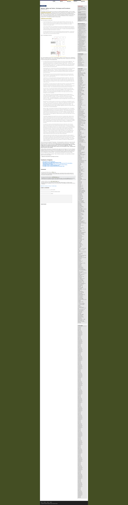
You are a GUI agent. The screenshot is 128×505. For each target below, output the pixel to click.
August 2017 (79, 402)
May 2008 (79, 480)
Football (79, 138)
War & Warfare (80, 314)
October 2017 (80, 401)
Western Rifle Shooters (81, 65)
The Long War (80, 296)
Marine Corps (50, 156)
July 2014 (79, 428)
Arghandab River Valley (81, 84)
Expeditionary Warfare (81, 129)
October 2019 (80, 384)
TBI (78, 290)
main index (82, 19)
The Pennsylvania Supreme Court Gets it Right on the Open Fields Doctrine (82, 40)
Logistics (79, 199)
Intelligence (79, 170)
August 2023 (79, 352)
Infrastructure (80, 169)
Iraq (78, 172)
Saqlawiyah (79, 266)
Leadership (79, 194)
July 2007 (79, 487)
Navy (78, 224)
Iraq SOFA (79, 173)
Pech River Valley (80, 239)
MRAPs (79, 216)
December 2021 (80, 366)
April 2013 (79, 439)
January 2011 (80, 458)
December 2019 (80, 383)
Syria (78, 286)
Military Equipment (80, 211)
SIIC (78, 273)
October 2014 (80, 426)
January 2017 (80, 407)
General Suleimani (80, 149)
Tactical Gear (80, 287)
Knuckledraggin (80, 58)
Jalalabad (79, 176)
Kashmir (79, 184)
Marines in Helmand (81, 202)
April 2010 (79, 464)
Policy (79, 245)
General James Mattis (81, 146)
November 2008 (80, 476)
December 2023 (80, 349)
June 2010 (79, 463)
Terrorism (79, 293)
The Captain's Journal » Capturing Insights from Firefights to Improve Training (55, 164)
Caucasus (79, 103)
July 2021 (79, 369)
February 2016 (80, 415)
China (79, 107)
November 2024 (80, 341)
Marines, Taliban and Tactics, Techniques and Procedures (55, 8)
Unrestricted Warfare (81, 309)
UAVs (79, 305)
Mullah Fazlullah (80, 218)
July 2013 (79, 437)
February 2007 (80, 491)
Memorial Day (80, 206)
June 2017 (79, 404)
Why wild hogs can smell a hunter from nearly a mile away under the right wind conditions (82, 29)
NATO (79, 223)
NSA (78, 229)
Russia (79, 264)
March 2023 (79, 355)
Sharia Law (79, 272)
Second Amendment (81, 269)
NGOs (79, 227)
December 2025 (80, 332)
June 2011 (79, 454)
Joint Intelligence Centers (81, 179)
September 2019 (80, 385)
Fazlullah (79, 134)
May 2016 (79, 413)
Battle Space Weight (81, 94)
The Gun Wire (80, 63)
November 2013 (80, 434)
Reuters (79, 258)
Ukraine (79, 306)
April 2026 (79, 329)
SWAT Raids (79, 285)
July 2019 (79, 386)
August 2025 (79, 335)
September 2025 (80, 334)
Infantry (79, 168)
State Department (80, 281)
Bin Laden (79, 95)
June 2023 (79, 353)
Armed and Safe (80, 55)
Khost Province (80, 185)
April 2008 (79, 481)
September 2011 (80, 452)
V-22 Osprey (79, 312)
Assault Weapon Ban (81, 87)
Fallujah (79, 131)
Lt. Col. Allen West (80, 200)
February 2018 (80, 398)
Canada (79, 102)
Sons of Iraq (79, 279)
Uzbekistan (79, 311)
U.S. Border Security (81, 303)
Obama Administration (81, 232)
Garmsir (79, 144)
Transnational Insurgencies (81, 299)
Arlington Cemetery (80, 85)
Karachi (79, 183)
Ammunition (79, 80)
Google (79, 151)
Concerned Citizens (80, 112)
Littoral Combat (80, 198)
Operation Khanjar (80, 234)
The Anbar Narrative (80, 294)
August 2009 (79, 470)
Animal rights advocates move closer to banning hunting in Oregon (82, 50)
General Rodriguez (80, 148)
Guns (78, 153)
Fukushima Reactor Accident (82, 142)
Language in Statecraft (81, 190)
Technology (79, 291)
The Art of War (80, 295)
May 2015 (79, 421)
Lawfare (79, 193)
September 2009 (80, 469)
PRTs (78, 250)
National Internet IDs (81, 222)
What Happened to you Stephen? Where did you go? (82, 36)
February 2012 (80, 449)
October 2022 (80, 359)
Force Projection (80, 139)
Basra (79, 91)
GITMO (79, 150)
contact (48, 502)
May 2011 (79, 455)
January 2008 (80, 483)
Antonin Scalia (80, 83)
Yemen (79, 322)
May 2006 (79, 497)
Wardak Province (80, 317)
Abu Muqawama (80, 70)
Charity (79, 106)
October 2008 (80, 477)
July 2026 (79, 327)
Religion (79, 256)
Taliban (79, 288)
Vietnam (79, 313)
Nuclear (79, 230)
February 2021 (80, 373)
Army (78, 86)
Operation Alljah (80, 233)
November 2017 (80, 400)
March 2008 (79, 482)
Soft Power (79, 277)
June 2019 (79, 387)
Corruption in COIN (80, 115)
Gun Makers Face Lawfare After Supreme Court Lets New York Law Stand (82, 31)
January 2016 (80, 416)
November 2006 (80, 493)
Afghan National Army (81, 72)
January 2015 (80, 424)
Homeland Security (80, 162)
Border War (79, 98)
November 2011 (80, 451)
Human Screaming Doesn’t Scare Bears (81, 47)
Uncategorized (80, 307)
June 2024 (79, 345)
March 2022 (79, 364)
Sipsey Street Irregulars (81, 62)
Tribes (79, 300)
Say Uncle (79, 61)
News (79, 226)
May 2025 (79, 337)
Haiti (78, 155)
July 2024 (79, 344)
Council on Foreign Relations (82, 116)
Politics (79, 246)
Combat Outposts (80, 111)
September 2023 (80, 351)
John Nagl (79, 178)
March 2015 (79, 423)
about (42, 502)
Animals (79, 81)
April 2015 (79, 422)
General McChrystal (80, 147)
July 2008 (79, 479)
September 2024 (80, 343)
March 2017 (79, 406)
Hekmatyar (79, 158)
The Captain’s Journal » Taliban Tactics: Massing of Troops (52, 162)
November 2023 (80, 350)
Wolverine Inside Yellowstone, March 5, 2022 (82, 48)
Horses (79, 163)
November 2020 (80, 375)
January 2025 (80, 340)
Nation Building (80, 221)
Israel (79, 175)
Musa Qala (79, 219)
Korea (79, 187)
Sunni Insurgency (80, 282)
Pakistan (79, 235)
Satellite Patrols (80, 267)
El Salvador (79, 127)
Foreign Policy (80, 141)
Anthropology (80, 82)
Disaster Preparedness (81, 122)
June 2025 (79, 336)
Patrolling (79, 238)
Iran (78, 171)
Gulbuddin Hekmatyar (81, 152)
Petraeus (79, 240)
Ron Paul (79, 261)
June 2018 (79, 395)
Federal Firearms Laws (81, 136)
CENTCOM (79, 104)
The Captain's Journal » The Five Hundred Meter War (51, 165)
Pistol (79, 242)
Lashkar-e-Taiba (80, 192)
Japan (79, 177)
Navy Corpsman (80, 225)
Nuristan (79, 231)
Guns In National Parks (81, 154)
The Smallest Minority (81, 64)
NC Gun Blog (80, 60)
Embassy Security (80, 128)
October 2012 (80, 443)
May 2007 (79, 489)
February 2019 (80, 390)
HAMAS (79, 156)
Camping (79, 101)
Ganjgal (79, 143)
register (51, 502)
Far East (79, 132)
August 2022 (79, 360)
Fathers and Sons (80, 133)
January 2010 (80, 466)
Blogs (79, 96)
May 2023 (79, 354)
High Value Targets (80, 161)
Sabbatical (79, 265)
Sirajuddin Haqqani (80, 274)
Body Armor (79, 97)
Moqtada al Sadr (80, 214)
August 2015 (79, 419)
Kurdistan (79, 189)
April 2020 (79, 380)
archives (82, 18)
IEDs (78, 166)
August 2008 (79, 478)
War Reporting (80, 316)
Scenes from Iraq (80, 268)
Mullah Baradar (80, 217)
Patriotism (79, 237)
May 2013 (79, 438)
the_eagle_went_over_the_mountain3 (46, 18)
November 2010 (80, 459)
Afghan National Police (81, 73)
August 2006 (79, 495)
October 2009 (80, 468)
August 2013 (79, 436)
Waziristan (79, 318)
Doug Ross (79, 56)
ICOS (78, 165)
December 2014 (80, 425)
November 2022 (80, 358)
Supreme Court (80, 284)
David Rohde (80, 119)
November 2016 (80, 409)
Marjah (79, 203)
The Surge (79, 297)
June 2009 (79, 471)
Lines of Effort (80, 197)
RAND (79, 254)
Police (79, 244)
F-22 (78, 130)
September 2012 (80, 444)
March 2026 (79, 330)
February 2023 (80, 356)
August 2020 (79, 377)
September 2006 (80, 494)
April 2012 (79, 447)
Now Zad (79, 228)
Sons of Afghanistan (80, 278)
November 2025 (80, 333)
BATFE (79, 92)
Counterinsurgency (80, 117)
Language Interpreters (81, 191)
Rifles (79, 259)
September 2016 (80, 410)
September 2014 (80, 427)
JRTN (79, 180)
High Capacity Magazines (81, 160)
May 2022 (79, 362)
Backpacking (80, 89)
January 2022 (80, 365)
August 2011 (79, 453)
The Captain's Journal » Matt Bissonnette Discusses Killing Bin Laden (53, 166)
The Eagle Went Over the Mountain (46, 12)
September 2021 (80, 368)
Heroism (79, 159)
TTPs (78, 302)
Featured (46, 156)
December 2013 (80, 433)
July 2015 (79, 420)
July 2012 (79, 445)
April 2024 (79, 346)
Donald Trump (80, 124)
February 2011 (80, 457)
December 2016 (80, 408)
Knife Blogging (80, 186)
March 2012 (79, 448)
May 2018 (79, 396)
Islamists (79, 174)
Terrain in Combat (80, 292)
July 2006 (79, 496)
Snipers (79, 275)
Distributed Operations (81, 123)
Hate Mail (79, 157)
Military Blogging (80, 210)
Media (79, 204)
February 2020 (80, 381)
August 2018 (79, 394)
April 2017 (79, 405)
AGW (78, 76)
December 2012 (80, 442)
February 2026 (80, 331)
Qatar (79, 251)
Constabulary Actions (81, 113)
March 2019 (79, 389)
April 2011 (79, 456)
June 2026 (79, 328)
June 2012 (79, 446)
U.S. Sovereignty (80, 304)
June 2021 (79, 370)
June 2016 (79, 412)
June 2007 (79, 488)
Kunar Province (80, 188)
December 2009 (80, 467)
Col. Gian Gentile (80, 110)
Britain (79, 100)
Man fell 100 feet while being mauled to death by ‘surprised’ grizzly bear (82, 43)
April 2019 (79, 388)
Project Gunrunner (80, 249)
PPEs (79, 247)
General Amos (80, 145)
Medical (79, 205)
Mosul (79, 215)
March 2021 (79, 372)
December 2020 (80, 374)
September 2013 (80, 435)
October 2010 (80, 460)
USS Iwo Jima (80, 310)
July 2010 (79, 462)
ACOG (79, 71)
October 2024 (80, 342)
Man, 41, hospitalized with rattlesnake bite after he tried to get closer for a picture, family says (82, 38)
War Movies (79, 315)
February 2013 (80, 440)
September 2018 (80, 393)
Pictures (79, 241)
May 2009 (79, 472)
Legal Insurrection (80, 59)
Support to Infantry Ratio (81, 283)
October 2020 (80, 376)
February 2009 (80, 474)
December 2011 (80, 450)
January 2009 (80, 475)
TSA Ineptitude (80, 301)
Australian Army (80, 88)
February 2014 (80, 432)
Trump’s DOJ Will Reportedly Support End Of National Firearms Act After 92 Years (82, 26)
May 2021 (79, 371)
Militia (79, 212)
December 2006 (80, 492)
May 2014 (79, 430)
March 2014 (79, 431)
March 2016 (79, 414)
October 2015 (80, 418)
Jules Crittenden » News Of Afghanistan (49, 161)
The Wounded (80, 298)
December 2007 (80, 484)
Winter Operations (80, 320)
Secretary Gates (80, 271)
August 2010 (79, 461)
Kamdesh (79, 182)
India (78, 167)
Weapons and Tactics (55, 156)
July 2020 (79, 378)
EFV (78, 126)
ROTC (79, 262)
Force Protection (80, 140)
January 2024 (80, 348)
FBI (78, 135)
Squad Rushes (80, 280)
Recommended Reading (81, 255)
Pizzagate (79, 243)
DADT (79, 118)
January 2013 (80, 441)
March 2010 (79, 465)
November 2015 (80, 417)
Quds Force (79, 253)
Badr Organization (80, 90)
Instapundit (79, 57)
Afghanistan (43, 156)
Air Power (79, 77)
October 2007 (80, 485)
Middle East (79, 209)
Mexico (79, 207)
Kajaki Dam (79, 181)
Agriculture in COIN (80, 75)
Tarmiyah (79, 289)
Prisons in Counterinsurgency (82, 248)
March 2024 (79, 347)
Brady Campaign (80, 99)
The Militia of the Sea (81, 27)
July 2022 (79, 361)
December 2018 (80, 391)
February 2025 (80, 339)
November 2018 (80, 392)
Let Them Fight (80, 196)
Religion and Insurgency (81, 257)
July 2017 (79, 403)
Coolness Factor (80, 114)
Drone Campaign (80, 125)
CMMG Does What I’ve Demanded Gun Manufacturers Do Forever (82, 45)
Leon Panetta (80, 195)
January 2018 (80, 399)
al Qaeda (79, 78)
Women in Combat (80, 321)
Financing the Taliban (81, 137)
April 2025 (79, 338)
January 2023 (80, 357)
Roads (79, 260)
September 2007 (80, 486)
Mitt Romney (79, 213)
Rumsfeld (79, 263)
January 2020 (80, 382)
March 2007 (79, 490)
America (79, 79)
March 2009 (79, 473)
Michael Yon (79, 208)
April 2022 (79, 363)
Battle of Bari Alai (80, 93)
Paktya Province (80, 236)
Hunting (79, 164)
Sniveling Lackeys (80, 276)
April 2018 (79, 397)
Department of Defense (81, 120)
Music (79, 220)
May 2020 (79, 379)
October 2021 (80, 367)
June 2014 (79, 429)
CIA (78, 108)
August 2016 (79, 411)
